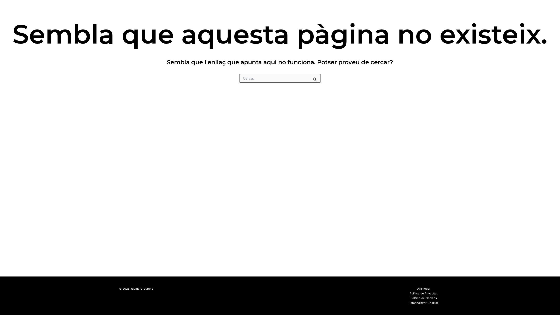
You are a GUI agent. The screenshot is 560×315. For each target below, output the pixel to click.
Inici (401, 11)
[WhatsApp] (550, 11)
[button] (449, 11)
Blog (442, 11)
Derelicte (421, 11)
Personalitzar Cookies (424, 302)
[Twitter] (541, 11)
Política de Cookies (424, 298)
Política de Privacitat (424, 293)
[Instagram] (532, 11)
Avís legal (423, 288)
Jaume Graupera (93, 8)
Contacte (469, 11)
